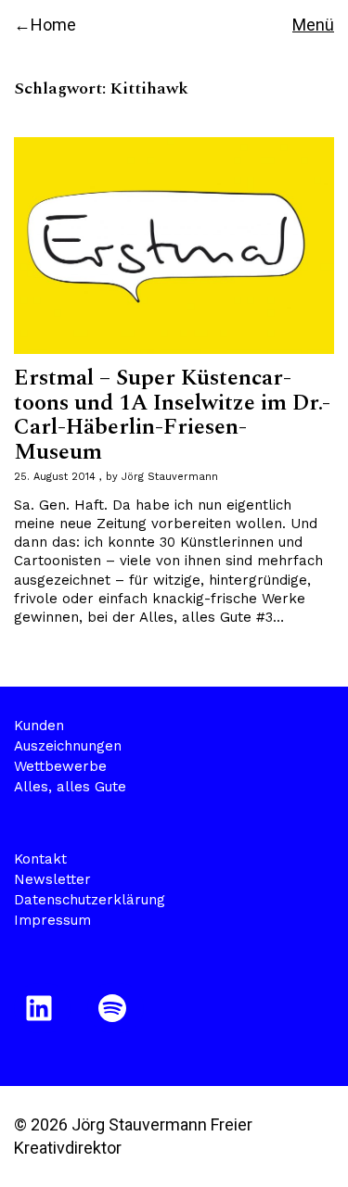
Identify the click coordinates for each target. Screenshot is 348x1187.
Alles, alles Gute (70, 786)
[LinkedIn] (42, 1008)
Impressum (52, 920)
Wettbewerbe (60, 766)
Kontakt (40, 859)
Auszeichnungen (68, 746)
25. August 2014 (55, 477)
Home (53, 24)
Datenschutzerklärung (89, 899)
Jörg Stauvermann (170, 477)
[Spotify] (115, 1008)
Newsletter (52, 879)
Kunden (39, 725)
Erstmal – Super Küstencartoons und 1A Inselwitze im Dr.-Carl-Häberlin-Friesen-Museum (172, 414)
